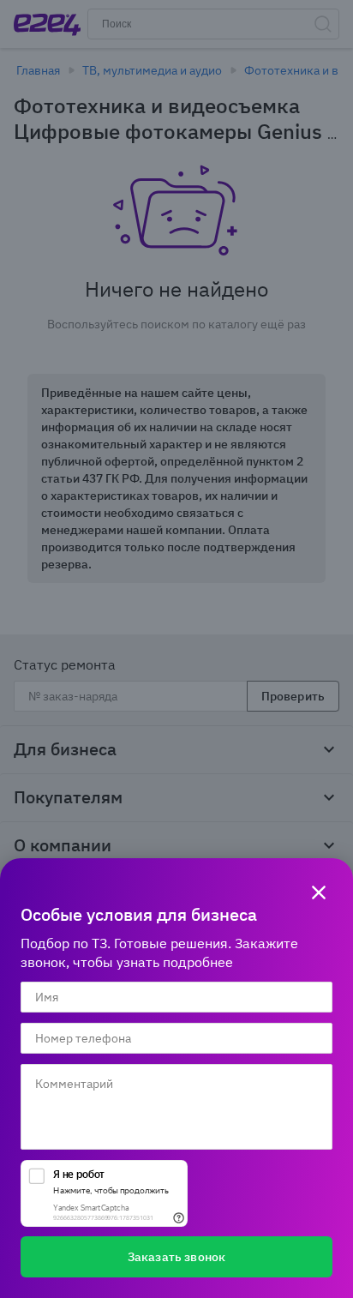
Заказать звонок (176, 1257)
